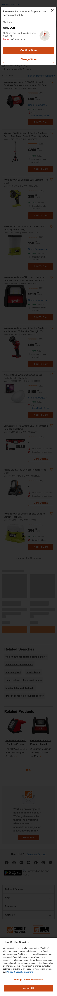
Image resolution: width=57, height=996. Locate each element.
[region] (28, 967)
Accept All (28, 988)
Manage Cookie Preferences (28, 979)
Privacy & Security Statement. (19, 971)
